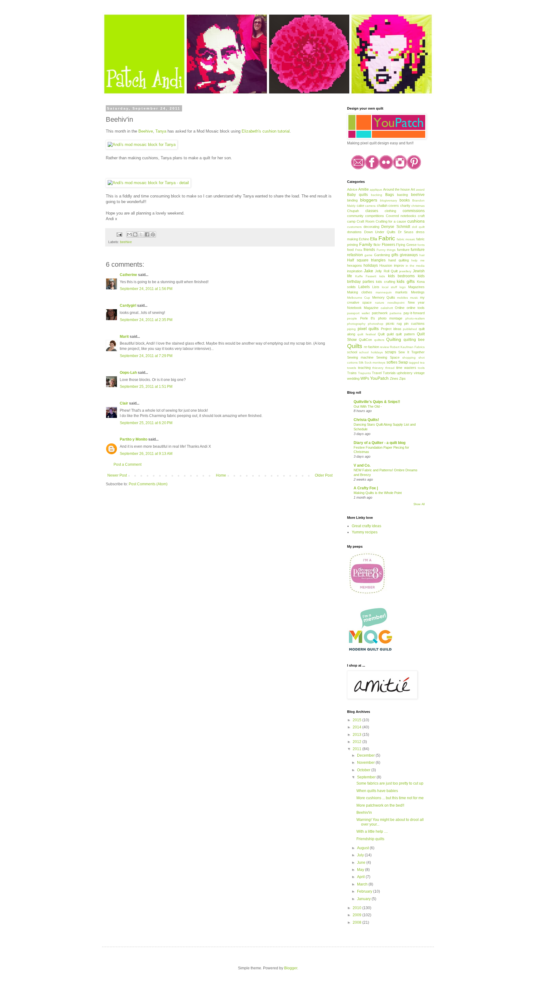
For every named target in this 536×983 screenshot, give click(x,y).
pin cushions (414, 323)
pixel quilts (368, 328)
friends (369, 249)
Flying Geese (406, 245)
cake (360, 205)
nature (379, 302)
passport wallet (358, 313)
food (350, 249)
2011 (357, 749)
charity (405, 205)
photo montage (390, 318)
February (365, 891)
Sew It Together (411, 352)
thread (390, 367)
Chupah (353, 211)
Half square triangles (366, 260)
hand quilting (398, 260)
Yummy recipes (364, 532)
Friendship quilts (370, 839)
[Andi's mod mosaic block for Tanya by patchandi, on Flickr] (141, 144)
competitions (374, 216)
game (368, 255)
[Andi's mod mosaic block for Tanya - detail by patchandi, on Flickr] (148, 182)
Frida (358, 249)
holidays (371, 265)
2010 (357, 908)
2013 (357, 734)
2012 (357, 742)
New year (416, 302)
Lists (375, 287)
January (364, 899)
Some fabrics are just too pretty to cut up (389, 783)
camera (370, 205)
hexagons (354, 265)
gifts (394, 255)
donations (354, 232)
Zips (402, 378)
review (384, 347)
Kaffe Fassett (366, 276)
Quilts (354, 346)
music (414, 297)
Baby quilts (357, 195)
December (366, 755)
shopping (409, 357)
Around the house (396, 189)
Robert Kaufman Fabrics (407, 347)
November (366, 762)
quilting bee (414, 339)
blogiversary (388, 200)
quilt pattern (405, 334)
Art (413, 189)
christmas (418, 205)
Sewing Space (388, 357)
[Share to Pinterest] (153, 234)
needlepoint (395, 302)
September (367, 777)
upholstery (405, 373)
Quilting (393, 339)
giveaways (409, 255)
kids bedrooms (401, 276)
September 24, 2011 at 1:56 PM (146, 289)
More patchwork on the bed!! (380, 805)
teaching (364, 367)
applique (376, 189)
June (361, 862)
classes (371, 211)
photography (356, 323)
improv (399, 265)
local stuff (389, 287)
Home (221, 475)
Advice (352, 189)
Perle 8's (367, 318)
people (352, 318)
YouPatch (379, 378)
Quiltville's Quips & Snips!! (377, 402)
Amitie (363, 189)
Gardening (382, 255)
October (364, 770)
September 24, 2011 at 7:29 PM (146, 356)
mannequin (384, 292)
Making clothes (359, 292)
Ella (373, 238)
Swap (403, 362)
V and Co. (362, 465)
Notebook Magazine (362, 308)
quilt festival (366, 334)
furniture (403, 249)
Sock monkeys (374, 362)
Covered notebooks (401, 216)
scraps (390, 352)
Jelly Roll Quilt (386, 271)
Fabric (386, 238)
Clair (124, 403)
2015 (357, 720)
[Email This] (129, 234)
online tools (416, 308)
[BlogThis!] (135, 234)
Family (365, 244)
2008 (357, 922)
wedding (353, 378)
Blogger (290, 968)
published (410, 329)
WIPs (364, 378)
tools (421, 367)
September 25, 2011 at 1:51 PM (146, 386)
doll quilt (418, 227)
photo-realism (415, 318)
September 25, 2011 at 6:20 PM (146, 423)
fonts (421, 245)
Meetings (418, 292)
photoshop (375, 323)
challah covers (388, 205)
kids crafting (385, 281)
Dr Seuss (406, 232)
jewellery (405, 271)
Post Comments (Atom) (148, 484)
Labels (364, 287)
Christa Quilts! (366, 420)
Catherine (128, 275)
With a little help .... (372, 831)
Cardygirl (128, 305)
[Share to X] (141, 234)
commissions (414, 211)
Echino (364, 239)
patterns (395, 313)
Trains (352, 373)
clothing (390, 211)
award (420, 189)
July (361, 855)
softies (391, 362)
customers (354, 227)
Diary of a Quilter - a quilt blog (379, 443)
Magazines (416, 287)
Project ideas (391, 329)
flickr (377, 245)
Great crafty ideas (366, 526)
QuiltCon (365, 340)
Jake (368, 270)
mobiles (402, 297)
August (363, 848)
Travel (377, 373)
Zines (394, 378)
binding (352, 200)
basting (402, 195)
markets (401, 292)
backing (376, 195)
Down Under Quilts (379, 232)
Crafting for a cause (391, 221)
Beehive (145, 131)
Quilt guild (386, 334)
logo (403, 287)
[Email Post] (119, 234)
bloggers (368, 199)
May (361, 869)
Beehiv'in (364, 812)
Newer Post (117, 475)
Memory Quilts (383, 297)
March (362, 884)
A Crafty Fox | (366, 488)
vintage (419, 373)
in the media (415, 265)
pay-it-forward (414, 313)
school (352, 352)
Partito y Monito (133, 439)
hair (422, 255)
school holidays (370, 352)
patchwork (380, 313)
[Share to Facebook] (147, 234)
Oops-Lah (128, 372)
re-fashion (371, 347)
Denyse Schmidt (395, 226)
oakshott (387, 308)
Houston (385, 265)
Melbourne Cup (358, 297)
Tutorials (389, 373)
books (405, 200)
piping (351, 329)
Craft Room (365, 221)
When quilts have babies (377, 791)
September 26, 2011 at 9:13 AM (146, 453)
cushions (416, 221)
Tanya (160, 131)
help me (418, 260)
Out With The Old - (368, 406)
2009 (357, 915)
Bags (389, 195)
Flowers (388, 244)
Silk (361, 362)
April (361, 877)
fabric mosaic (406, 239)
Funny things (386, 249)
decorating (371, 227)
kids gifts (406, 281)
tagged (414, 362)
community (355, 216)
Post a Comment (127, 464)
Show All (419, 504)
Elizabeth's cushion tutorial (266, 131)
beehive (126, 242)
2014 (357, 727)
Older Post (324, 475)
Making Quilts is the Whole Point (378, 493)
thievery (377, 367)
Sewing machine (360, 357)
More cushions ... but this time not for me (390, 798)
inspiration (354, 271)
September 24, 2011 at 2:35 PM (146, 320)
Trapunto (364, 373)
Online (399, 308)
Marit (124, 336)
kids (382, 276)
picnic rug (394, 323)
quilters (379, 340)
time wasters (406, 367)
